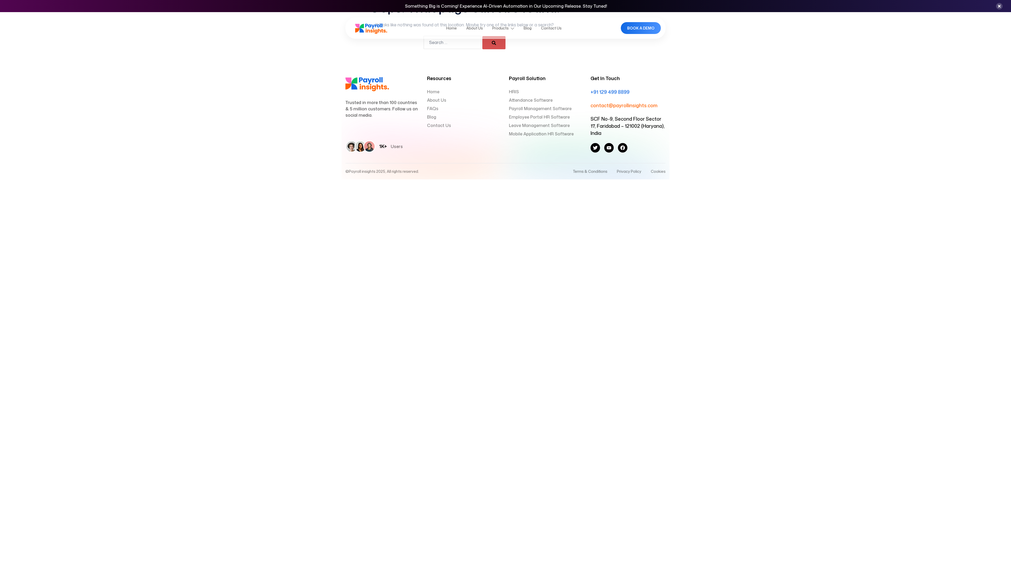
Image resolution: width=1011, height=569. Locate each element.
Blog (528, 28)
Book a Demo (641, 28)
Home (451, 28)
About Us (474, 28)
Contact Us (551, 28)
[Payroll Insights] (371, 28)
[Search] (494, 42)
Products (500, 28)
